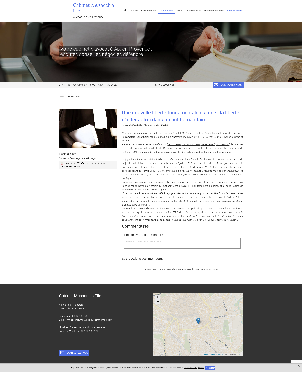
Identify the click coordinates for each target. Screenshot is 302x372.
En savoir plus (190, 368)
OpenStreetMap (217, 354)
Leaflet (205, 354)
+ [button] (158, 297)
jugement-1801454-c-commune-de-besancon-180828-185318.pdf (85, 165)
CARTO (239, 354)
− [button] (158, 302)
